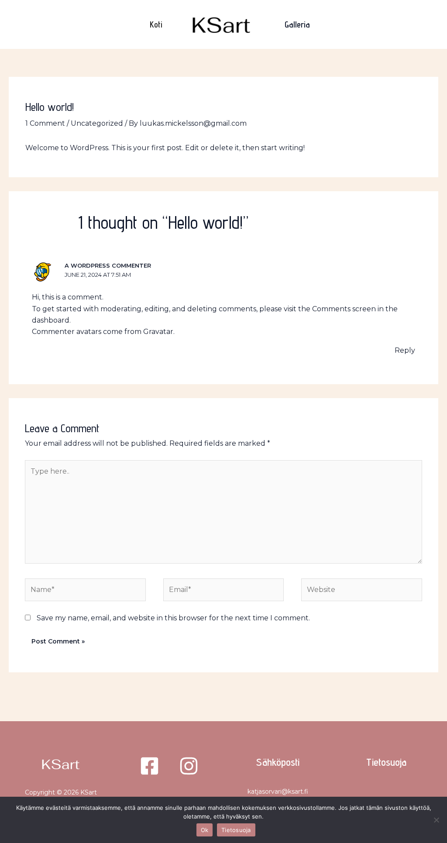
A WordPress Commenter (108, 265)
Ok (205, 829)
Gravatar (158, 331)
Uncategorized (97, 123)
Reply (405, 350)
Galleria (297, 24)
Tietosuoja (386, 762)
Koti (156, 24)
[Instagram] (189, 766)
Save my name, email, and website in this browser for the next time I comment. (173, 618)
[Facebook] (149, 766)
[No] (436, 819)
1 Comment (45, 123)
